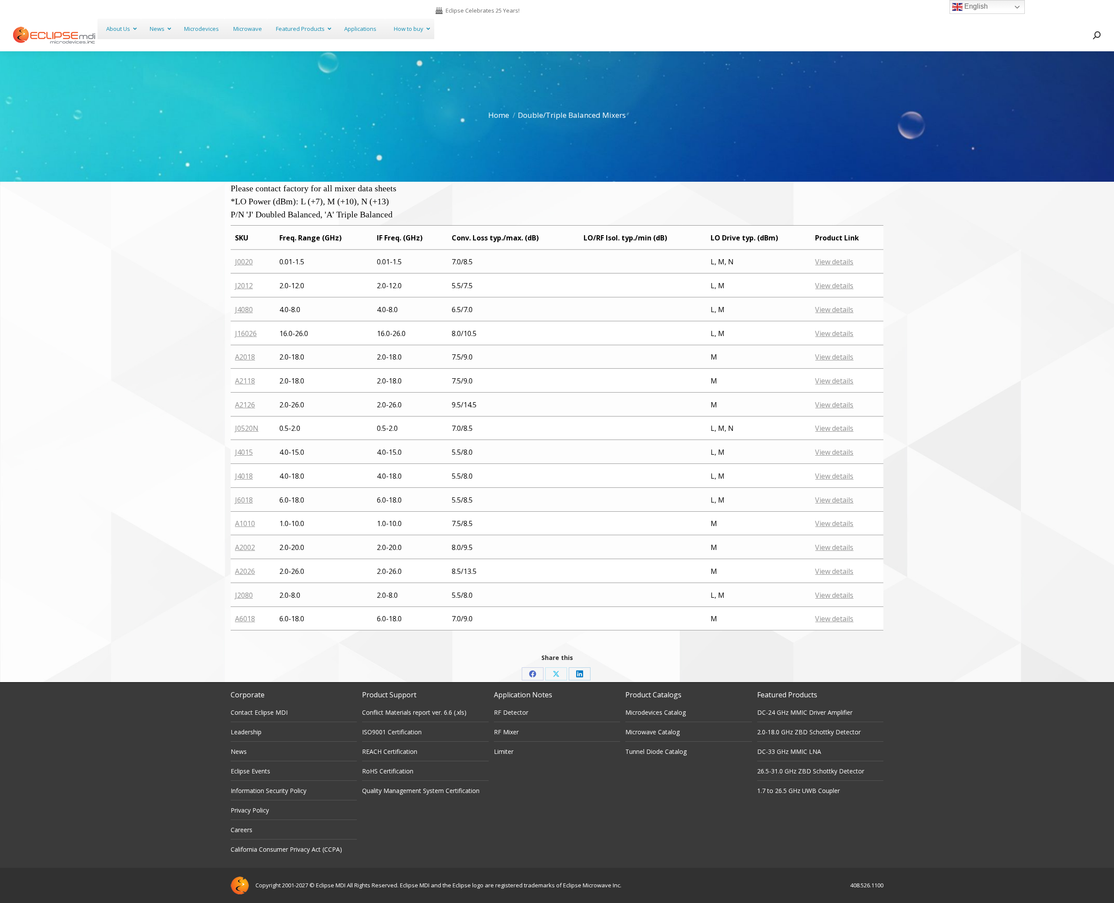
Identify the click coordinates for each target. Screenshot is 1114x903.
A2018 (245, 357)
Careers (241, 830)
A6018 (245, 618)
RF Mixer (506, 732)
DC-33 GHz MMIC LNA (789, 751)
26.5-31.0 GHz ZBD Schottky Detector (810, 771)
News (239, 751)
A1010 (245, 523)
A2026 (245, 571)
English (975, 6)
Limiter (503, 751)
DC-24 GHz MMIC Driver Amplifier (804, 712)
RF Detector (511, 712)
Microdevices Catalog (655, 712)
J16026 (246, 333)
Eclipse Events (250, 771)
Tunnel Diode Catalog (656, 751)
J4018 (244, 476)
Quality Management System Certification (421, 790)
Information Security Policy (268, 790)
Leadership (246, 732)
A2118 (245, 381)
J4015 (244, 452)
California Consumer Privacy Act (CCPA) (286, 849)
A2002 (245, 547)
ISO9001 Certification (392, 732)
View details (834, 262)
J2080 (244, 595)
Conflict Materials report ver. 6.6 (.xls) (414, 712)
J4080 (244, 309)
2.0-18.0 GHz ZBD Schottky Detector (809, 732)
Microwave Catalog (652, 732)
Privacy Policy (250, 810)
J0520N (246, 428)
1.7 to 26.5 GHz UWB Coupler (798, 790)
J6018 (244, 500)
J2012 (244, 285)
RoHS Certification (387, 771)
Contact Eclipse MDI (259, 712)
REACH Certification (389, 751)
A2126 (245, 405)
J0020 (244, 262)
